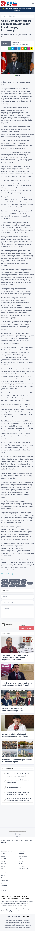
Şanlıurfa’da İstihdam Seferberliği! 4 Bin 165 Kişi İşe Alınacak (17, 9)
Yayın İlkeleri (16, 896)
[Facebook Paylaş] (15, 48)
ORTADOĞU (22, 866)
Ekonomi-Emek (23, 856)
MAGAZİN (4, 873)
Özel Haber (12, 16)
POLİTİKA (21, 853)
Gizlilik (3, 898)
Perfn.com (25, 916)
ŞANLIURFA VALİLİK (6, 883)
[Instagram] (27, 846)
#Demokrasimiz (14, 580)
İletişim (3, 896)
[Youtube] (29, 846)
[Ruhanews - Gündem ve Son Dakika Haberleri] (9, 3)
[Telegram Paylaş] (19, 48)
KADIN (3, 861)
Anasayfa (4, 16)
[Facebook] (24, 846)
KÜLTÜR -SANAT (23, 868)
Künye (9, 896)
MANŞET (21, 863)
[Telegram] (32, 846)
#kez (29, 583)
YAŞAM (3, 888)
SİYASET (3, 856)
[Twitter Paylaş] (12, 48)
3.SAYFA (3, 878)
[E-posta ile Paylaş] (22, 48)
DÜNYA (3, 853)
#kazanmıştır (20, 586)
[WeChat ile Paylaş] (25, 48)
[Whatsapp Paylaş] (9, 48)
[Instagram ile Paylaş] (28, 48)
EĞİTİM (3, 875)
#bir (23, 583)
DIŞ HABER (4, 885)
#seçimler (5, 583)
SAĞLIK (3, 866)
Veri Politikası (25, 898)
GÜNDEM (3, 858)
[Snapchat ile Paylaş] (31, 48)
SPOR (2, 868)
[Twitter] (22, 846)
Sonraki (17, 836)
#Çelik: (5, 580)
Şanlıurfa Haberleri (6, 851)
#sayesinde (15, 583)
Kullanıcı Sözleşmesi (13, 898)
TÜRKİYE (3, 863)
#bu (24, 580)
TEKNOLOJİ (22, 851)
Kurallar (24, 896)
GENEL (20, 858)
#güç (11, 586)
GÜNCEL (3, 890)
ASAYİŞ (21, 861)
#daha (5, 586)
